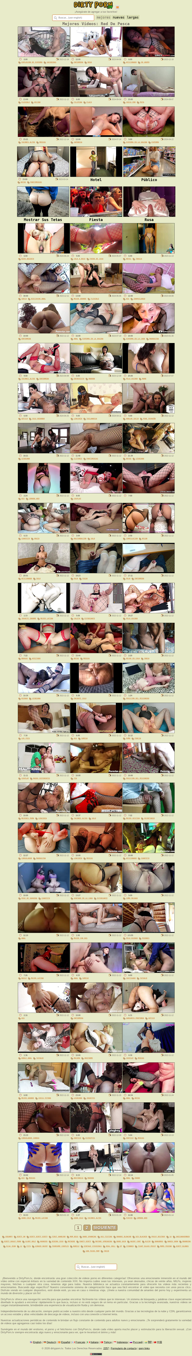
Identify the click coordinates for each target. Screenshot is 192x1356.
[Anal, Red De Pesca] (44, 932)
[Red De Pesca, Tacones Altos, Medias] (44, 136)
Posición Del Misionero (137, 698)
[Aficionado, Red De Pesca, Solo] (44, 572)
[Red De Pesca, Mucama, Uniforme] (96, 1052)
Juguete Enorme (28, 618)
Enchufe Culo (80, 698)
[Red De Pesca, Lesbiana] (44, 452)
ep (121, 1246)
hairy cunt (135, 1241)
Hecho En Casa (133, 658)
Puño (128, 738)
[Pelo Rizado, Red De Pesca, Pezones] (149, 932)
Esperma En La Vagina (136, 142)
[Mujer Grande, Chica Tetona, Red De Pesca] (44, 1092)
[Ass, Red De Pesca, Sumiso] (96, 732)
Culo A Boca (79, 259)
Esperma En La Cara (135, 339)
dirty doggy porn (12, 1241)
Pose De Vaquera (29, 898)
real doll (111, 1246)
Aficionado (131, 62)
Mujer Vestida (133, 818)
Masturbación (80, 539)
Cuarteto (25, 539)
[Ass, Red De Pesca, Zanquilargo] (149, 292)
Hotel (128, 259)
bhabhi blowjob (124, 1237)
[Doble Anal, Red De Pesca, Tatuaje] (44, 1052)
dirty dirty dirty (39, 1237)
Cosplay (77, 499)
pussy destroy (158, 1237)
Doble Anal (26, 1058)
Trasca (139, 259)
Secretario (149, 818)
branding (186, 1241)
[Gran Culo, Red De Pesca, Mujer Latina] (44, 1211)
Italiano (94, 1342)
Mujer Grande (80, 299)
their (106, 1251)
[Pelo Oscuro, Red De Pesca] (149, 612)
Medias (42, 142)
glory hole (30, 1241)
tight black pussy (147, 1246)
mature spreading (103, 1241)
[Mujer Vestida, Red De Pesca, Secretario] (149, 812)
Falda (85, 579)
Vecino (37, 102)
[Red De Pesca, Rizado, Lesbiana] (44, 692)
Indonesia (122, 1342)
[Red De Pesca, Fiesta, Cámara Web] (149, 1211)
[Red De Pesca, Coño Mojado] (149, 892)
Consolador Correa (30, 1138)
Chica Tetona (44, 1098)
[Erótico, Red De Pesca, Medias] (149, 1131)
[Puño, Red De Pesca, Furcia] (149, 732)
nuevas (118, 17)
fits (29, 1246)
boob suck (121, 1241)
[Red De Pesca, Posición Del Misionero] (149, 692)
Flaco (89, 102)
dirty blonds (182, 1246)
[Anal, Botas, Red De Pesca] (149, 1092)
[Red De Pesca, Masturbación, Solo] (96, 532)
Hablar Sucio (132, 419)
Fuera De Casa (96, 259)
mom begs (74, 1237)
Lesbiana (25, 459)
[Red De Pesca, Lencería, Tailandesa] (96, 412)
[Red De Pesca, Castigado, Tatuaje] (149, 972)
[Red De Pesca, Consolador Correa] (44, 1131)
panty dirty (85, 1241)
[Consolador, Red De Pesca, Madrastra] (44, 852)
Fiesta (129, 1218)
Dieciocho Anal (38, 299)
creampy (9, 1237)
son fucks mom (92, 1251)
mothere (71, 1241)
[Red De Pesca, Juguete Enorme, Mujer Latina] (44, 612)
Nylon (144, 539)
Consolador (26, 858)
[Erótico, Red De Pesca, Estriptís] (96, 1131)
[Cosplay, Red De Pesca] (96, 492)
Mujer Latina (46, 618)
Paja (76, 579)
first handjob (59, 1237)
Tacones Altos (28, 142)
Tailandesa (92, 419)
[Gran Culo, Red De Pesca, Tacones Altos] (96, 1211)
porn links (144, 1348)
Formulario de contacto (124, 1348)
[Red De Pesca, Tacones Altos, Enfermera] (44, 372)
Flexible (25, 102)
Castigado (131, 978)
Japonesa (78, 142)
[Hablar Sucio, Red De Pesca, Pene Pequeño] (149, 412)
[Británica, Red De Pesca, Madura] (96, 1171)
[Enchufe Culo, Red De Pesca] (96, 692)
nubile (76, 1246)
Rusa (90, 62)
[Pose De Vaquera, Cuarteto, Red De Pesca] (44, 892)
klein (147, 1241)
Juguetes (91, 1098)
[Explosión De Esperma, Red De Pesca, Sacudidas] (44, 56)
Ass (127, 299)
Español (65, 1342)
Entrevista (79, 379)
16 (171, 1237)
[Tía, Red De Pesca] (96, 772)
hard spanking (89, 1237)
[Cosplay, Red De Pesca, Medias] (149, 1052)
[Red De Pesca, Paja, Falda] (96, 572)
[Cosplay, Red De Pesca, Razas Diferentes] (44, 772)
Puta (142, 102)
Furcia (138, 738)
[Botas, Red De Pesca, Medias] (96, 652)
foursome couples (60, 1246)
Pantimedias (36, 182)
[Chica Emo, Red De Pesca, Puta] (149, 96)
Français (80, 1342)
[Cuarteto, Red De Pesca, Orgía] (44, 532)
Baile (24, 978)
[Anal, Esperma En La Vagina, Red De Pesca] (96, 332)
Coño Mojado (132, 898)
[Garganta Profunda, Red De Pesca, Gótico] (149, 1012)
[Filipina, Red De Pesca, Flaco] (96, 96)
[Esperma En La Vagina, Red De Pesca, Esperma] (149, 136)
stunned (130, 1246)
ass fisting (106, 1237)
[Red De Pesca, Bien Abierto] (44, 252)
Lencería (78, 419)
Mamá (144, 379)
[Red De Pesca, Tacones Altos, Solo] (96, 812)
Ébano (137, 1178)
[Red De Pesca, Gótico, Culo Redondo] (44, 412)
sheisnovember (183, 1237)
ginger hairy (41, 1246)
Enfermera (78, 62)
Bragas (24, 658)
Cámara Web (34, 499)
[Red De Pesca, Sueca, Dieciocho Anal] (44, 292)
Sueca (24, 299)
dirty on (21, 1237)
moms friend (166, 1246)
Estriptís (90, 1138)
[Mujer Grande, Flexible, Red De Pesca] (96, 292)
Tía (75, 778)
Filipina (78, 102)
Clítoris (78, 459)
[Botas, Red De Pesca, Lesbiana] (149, 452)
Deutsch (51, 1342)
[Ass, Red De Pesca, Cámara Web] (44, 492)
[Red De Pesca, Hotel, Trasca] (149, 252)
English (37, 1342)
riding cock (57, 1241)
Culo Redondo (38, 419)
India (146, 658)
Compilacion (132, 539)
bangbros (159, 1241)
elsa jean (11, 1246)
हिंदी (150, 1342)
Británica (78, 1178)
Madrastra (154, 339)
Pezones (145, 938)
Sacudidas (51, 62)
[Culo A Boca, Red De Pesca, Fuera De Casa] (96, 252)
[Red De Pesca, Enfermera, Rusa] (96, 56)
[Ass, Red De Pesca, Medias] (44, 1171)
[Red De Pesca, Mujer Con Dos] (96, 932)
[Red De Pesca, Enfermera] (44, 332)
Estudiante (89, 618)
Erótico (77, 1138)
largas (133, 17)
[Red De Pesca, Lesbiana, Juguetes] (96, 1092)
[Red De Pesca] (149, 492)
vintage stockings (93, 1246)
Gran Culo (26, 1218)
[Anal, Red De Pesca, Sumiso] (96, 972)
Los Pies (25, 738)
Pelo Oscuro (132, 379)
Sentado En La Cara (83, 898)
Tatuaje (143, 978)
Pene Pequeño (149, 419)
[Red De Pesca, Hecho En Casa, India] (149, 652)
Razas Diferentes (41, 778)
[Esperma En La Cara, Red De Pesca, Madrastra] (149, 332)
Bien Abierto (27, 259)
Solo (93, 539)
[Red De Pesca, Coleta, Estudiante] (96, 612)
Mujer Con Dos (80, 938)
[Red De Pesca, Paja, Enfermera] (149, 572)
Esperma (155, 142)
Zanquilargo (139, 299)
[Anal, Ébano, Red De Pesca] (149, 1171)
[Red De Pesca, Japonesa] (96, 136)
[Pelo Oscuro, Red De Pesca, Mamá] (149, 372)
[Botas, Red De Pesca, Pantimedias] (43, 176)
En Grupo (145, 62)
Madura (92, 379)
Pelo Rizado (132, 938)
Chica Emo (131, 102)
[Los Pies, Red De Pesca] (44, 732)
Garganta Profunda (135, 1018)
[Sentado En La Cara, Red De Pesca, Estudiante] (96, 892)
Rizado (24, 698)
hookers (44, 1241)
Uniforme (88, 1058)
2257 (106, 1348)
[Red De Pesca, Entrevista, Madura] (96, 372)
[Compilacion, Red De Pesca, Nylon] (149, 532)
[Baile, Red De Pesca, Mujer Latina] (44, 972)
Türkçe (108, 1342)
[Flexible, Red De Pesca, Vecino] (44, 96)
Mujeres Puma (27, 818)
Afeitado (36, 658)
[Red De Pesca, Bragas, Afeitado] (44, 652)
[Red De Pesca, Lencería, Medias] (96, 852)
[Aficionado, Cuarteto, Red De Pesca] (149, 852)
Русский (138, 1342)
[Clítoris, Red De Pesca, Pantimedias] (96, 452)
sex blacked (141, 1237)
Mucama (77, 1058)
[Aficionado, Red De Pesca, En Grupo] (149, 56)
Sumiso (84, 738)
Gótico (24, 419)
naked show (173, 1241)
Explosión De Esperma (31, 62)
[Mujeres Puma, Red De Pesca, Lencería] (44, 812)
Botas (23, 182)
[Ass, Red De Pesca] (44, 1012)
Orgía (36, 539)
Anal (76, 339)
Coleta (77, 618)
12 (21, 1246)
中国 (159, 1342)
